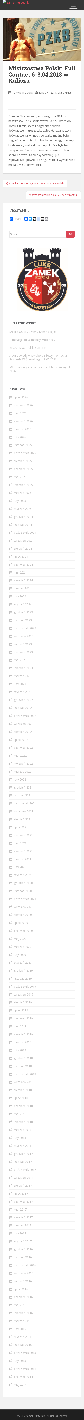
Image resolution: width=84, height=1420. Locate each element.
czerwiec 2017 (23, 1201)
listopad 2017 (23, 1162)
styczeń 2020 (23, 962)
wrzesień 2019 (23, 994)
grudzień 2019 (23, 970)
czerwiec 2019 (23, 1018)
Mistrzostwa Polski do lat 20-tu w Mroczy (52, 195)
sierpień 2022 (23, 732)
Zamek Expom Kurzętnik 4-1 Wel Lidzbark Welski (36, 183)
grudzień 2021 (23, 787)
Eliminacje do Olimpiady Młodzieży (32, 340)
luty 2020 (20, 955)
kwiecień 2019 (23, 1034)
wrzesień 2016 (23, 1273)
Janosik (43, 92)
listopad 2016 (23, 1257)
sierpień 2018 (23, 1090)
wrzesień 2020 (23, 907)
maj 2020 (20, 939)
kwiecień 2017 (23, 1217)
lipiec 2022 (21, 740)
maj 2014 (20, 1385)
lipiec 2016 (21, 1289)
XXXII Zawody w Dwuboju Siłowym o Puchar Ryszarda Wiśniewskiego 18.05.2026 (38, 357)
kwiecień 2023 (23, 668)
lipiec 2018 (21, 1098)
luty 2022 (20, 779)
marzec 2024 (22, 588)
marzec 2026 (22, 429)
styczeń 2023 (23, 692)
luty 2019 (20, 1050)
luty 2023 (20, 684)
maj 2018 (20, 1114)
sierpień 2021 (23, 819)
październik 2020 (25, 899)
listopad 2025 (23, 445)
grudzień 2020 (23, 883)
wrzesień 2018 (23, 1082)
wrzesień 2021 (23, 811)
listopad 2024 (23, 525)
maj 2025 (20, 477)
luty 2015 (20, 1361)
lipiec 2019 (21, 1010)
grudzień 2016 (23, 1249)
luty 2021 (20, 867)
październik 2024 (25, 533)
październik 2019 (25, 986)
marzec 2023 (22, 676)
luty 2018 (20, 1138)
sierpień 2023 (23, 644)
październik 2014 (25, 1369)
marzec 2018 (22, 1130)
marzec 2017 (22, 1225)
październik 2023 (25, 628)
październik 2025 (25, 453)
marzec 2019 (22, 1042)
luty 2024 (20, 596)
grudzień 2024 (23, 517)
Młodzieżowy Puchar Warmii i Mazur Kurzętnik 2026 (40, 369)
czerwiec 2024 (23, 564)
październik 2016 (25, 1265)
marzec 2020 (22, 947)
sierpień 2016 (23, 1281)
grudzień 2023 (23, 612)
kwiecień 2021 (23, 851)
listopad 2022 (23, 708)
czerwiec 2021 (23, 835)
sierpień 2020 (23, 915)
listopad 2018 (23, 1066)
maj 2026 (20, 413)
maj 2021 (20, 843)
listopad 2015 (23, 1345)
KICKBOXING (63, 92)
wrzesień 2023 (23, 636)
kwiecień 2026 (23, 421)
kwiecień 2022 (23, 763)
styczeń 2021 (23, 875)
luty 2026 (20, 437)
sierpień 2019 (23, 1002)
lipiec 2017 (21, 1193)
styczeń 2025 (23, 509)
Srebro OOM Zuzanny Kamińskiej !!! (32, 332)
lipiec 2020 (21, 923)
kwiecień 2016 (23, 1313)
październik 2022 (25, 716)
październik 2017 (25, 1170)
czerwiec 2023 (23, 652)
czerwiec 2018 (23, 1106)
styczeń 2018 (23, 1146)
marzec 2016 (22, 1321)
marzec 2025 (22, 493)
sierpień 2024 (23, 548)
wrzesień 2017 (23, 1177)
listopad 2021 (23, 795)
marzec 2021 (22, 859)
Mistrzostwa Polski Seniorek (27, 348)
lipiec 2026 (21, 397)
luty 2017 (20, 1233)
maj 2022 (20, 755)
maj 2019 (20, 1026)
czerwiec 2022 (23, 748)
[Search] (70, 234)
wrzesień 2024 (23, 540)
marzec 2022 (22, 771)
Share (17, 219)
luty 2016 (20, 1329)
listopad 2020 (23, 891)
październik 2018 (25, 1074)
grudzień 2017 (23, 1154)
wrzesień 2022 (23, 724)
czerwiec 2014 (23, 1377)
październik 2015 (25, 1353)
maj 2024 (20, 572)
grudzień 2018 (23, 1058)
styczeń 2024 (23, 604)
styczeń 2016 (23, 1337)
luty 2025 (20, 501)
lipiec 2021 (21, 827)
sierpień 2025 (23, 461)
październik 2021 (25, 803)
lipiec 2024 (21, 556)
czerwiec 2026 (23, 405)
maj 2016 (20, 1305)
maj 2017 (20, 1209)
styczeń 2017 (23, 1241)
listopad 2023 (23, 620)
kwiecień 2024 (23, 580)
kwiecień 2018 (23, 1122)
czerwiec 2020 (23, 931)
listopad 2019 (23, 978)
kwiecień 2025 (23, 485)
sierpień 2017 (23, 1185)
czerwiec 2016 (23, 1297)
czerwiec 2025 (23, 469)
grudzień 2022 (23, 700)
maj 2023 (20, 660)
